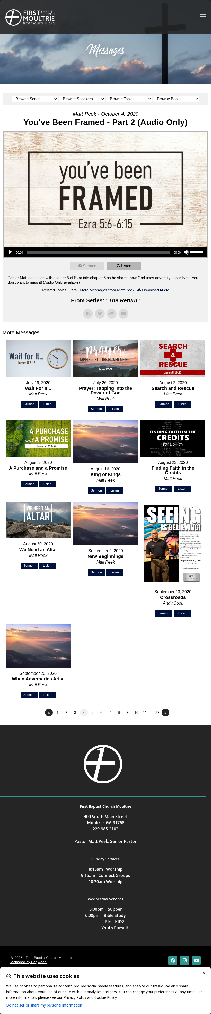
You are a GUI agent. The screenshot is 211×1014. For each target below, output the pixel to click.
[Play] (10, 252)
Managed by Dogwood (28, 962)
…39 (156, 712)
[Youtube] (196, 960)
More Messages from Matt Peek (107, 290)
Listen (126, 266)
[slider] (197, 251)
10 (136, 712)
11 (145, 712)
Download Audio (155, 290)
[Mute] (186, 252)
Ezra (73, 290)
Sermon (89, 266)
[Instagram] (184, 960)
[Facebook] (172, 960)
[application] (105, 252)
